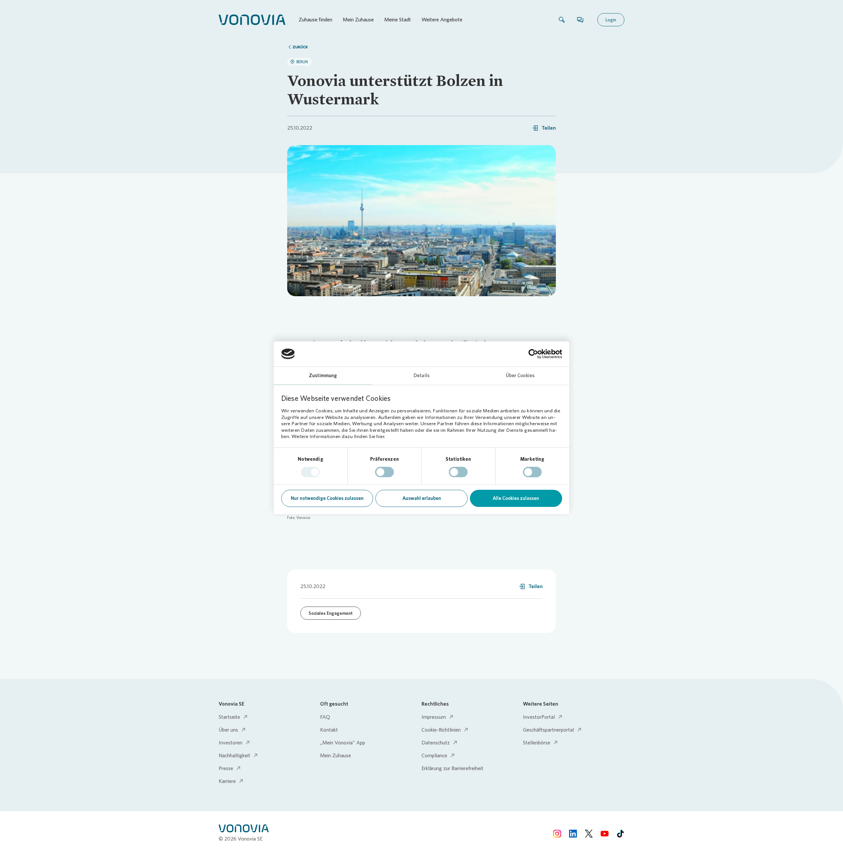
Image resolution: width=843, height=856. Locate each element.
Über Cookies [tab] (520, 376)
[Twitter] (589, 833)
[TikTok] (620, 833)
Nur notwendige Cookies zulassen (327, 499)
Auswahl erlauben (421, 499)
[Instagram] (557, 833)
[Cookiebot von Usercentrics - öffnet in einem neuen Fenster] (533, 354)
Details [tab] (421, 376)
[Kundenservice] (580, 19)
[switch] (384, 472)
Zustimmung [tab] (323, 376)
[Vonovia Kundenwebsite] (252, 19)
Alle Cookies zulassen (516, 499)
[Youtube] (605, 833)
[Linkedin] (573, 833)
